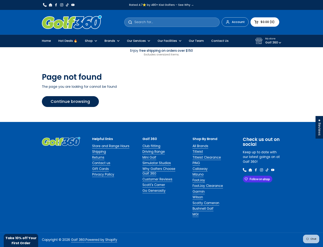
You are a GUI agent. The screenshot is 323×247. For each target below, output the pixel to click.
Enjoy (161, 52)
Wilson (198, 197)
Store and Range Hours (110, 146)
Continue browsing (70, 101)
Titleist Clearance (207, 157)
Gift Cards (100, 169)
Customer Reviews (157, 179)
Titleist (198, 151)
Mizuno (198, 174)
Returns (98, 157)
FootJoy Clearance (208, 186)
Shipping (99, 151)
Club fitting (151, 146)
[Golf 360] (72, 22)
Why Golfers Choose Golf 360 (158, 171)
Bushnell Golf (203, 208)
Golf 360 (78, 239)
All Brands (200, 146)
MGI (196, 214)
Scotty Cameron (206, 203)
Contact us (101, 163)
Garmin (199, 191)
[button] (268, 40)
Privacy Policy (103, 174)
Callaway (200, 169)
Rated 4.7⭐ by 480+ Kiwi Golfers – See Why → (161, 5)
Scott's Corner (153, 185)
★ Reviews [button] (319, 127)
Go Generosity (154, 190)
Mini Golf (149, 157)
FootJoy (199, 180)
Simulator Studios (156, 163)
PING (196, 163)
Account (238, 22)
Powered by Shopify (101, 239)
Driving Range (153, 151)
